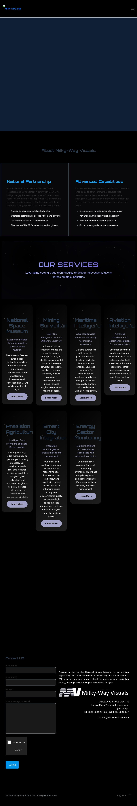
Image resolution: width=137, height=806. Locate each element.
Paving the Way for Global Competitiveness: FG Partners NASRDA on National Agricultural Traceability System (114, 580)
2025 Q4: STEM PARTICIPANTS (22, 622)
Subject (9, 689)
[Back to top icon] (130, 794)
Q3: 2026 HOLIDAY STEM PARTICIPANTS (21, 559)
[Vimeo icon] (123, 795)
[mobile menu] (132, 8)
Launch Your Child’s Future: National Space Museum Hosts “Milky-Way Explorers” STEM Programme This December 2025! (84, 570)
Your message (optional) (18, 701)
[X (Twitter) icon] (120, 795)
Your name (11, 665)
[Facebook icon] (117, 795)
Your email (11, 677)
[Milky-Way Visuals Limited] (12, 8)
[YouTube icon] (126, 795)
